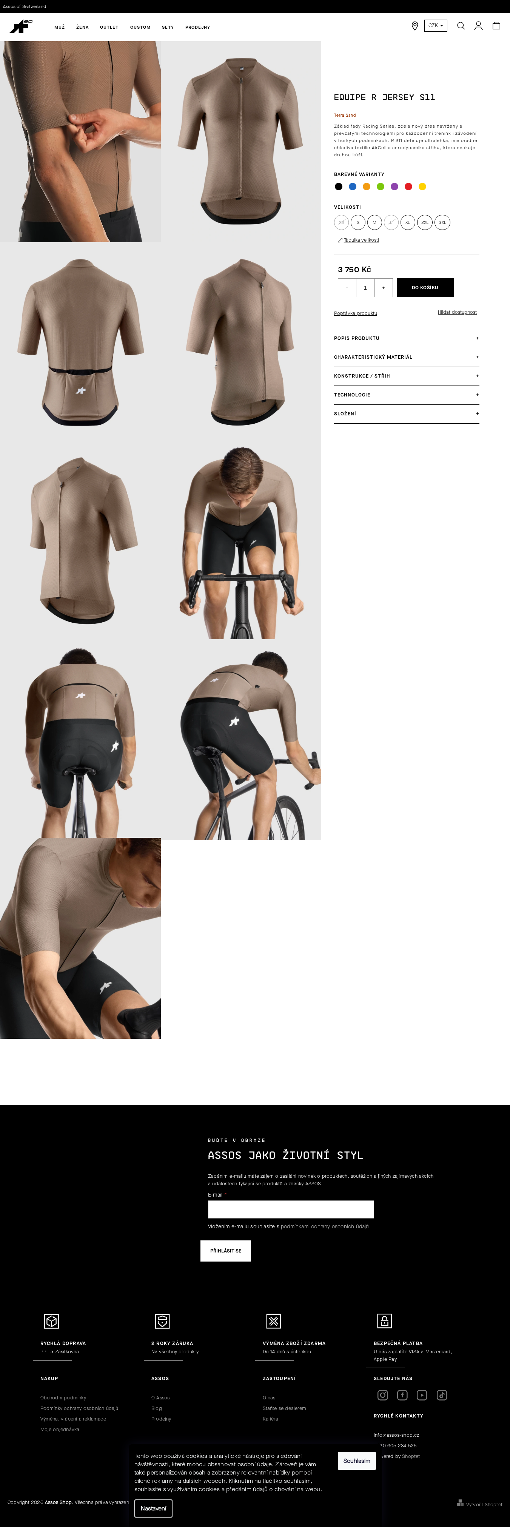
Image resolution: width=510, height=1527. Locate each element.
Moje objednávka (60, 1429)
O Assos (160, 1397)
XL (407, 222)
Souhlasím (357, 1461)
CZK (433, 25)
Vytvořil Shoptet (484, 1504)
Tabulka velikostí (361, 240)
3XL (442, 222)
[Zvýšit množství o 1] (383, 288)
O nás (269, 1397)
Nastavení (153, 1508)
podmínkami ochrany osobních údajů (325, 1226)
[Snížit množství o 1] (347, 288)
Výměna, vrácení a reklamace (73, 1419)
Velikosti (347, 207)
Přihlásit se (225, 1251)
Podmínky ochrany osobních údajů (79, 1408)
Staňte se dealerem (285, 1408)
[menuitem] (59, 27)
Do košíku (425, 287)
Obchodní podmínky (63, 1397)
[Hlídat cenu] (457, 312)
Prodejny (161, 1419)
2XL (425, 222)
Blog (156, 1408)
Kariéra (270, 1419)
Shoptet (411, 1456)
